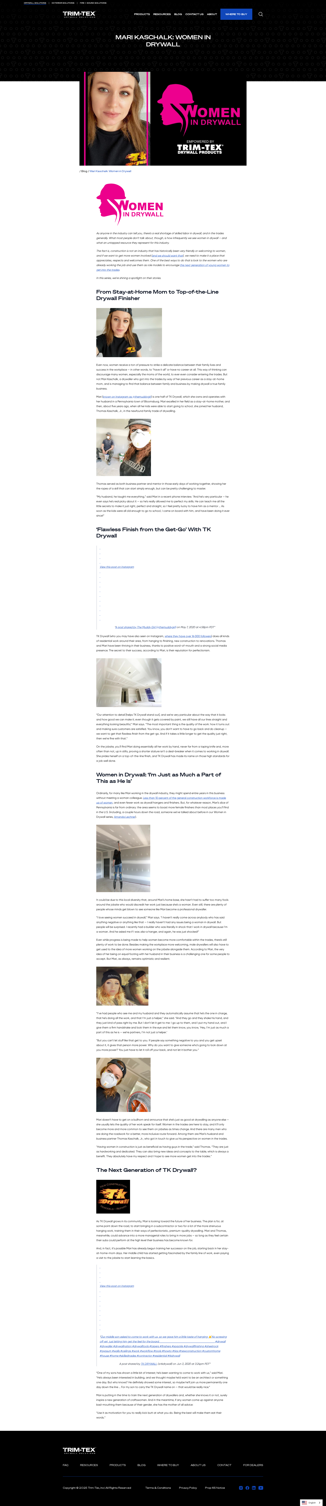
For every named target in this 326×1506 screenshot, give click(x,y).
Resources (162, 14)
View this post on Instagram (117, 566)
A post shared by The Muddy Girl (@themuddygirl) (145, 627)
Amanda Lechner (124, 816)
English (312, 1502)
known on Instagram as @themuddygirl (127, 396)
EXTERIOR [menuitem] (63, 3)
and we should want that (167, 255)
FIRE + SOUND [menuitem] (93, 3)
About (212, 14)
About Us (198, 1465)
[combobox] (311, 1502)
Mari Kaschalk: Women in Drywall (110, 171)
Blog (178, 14)
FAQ (65, 1465)
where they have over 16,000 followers (188, 636)
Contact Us (194, 14)
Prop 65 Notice (215, 1487)
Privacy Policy (188, 1487)
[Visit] (241, 1488)
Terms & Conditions (158, 1487)
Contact (224, 1465)
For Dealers (253, 1465)
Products (142, 14)
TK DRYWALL (149, 1363)
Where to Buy (236, 14)
